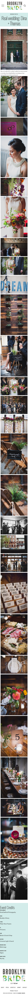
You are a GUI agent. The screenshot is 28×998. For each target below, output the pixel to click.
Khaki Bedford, (12, 73)
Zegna (2, 953)
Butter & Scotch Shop (6, 935)
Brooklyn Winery (4, 918)
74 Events (3, 929)
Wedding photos (14, 14)
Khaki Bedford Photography (8, 912)
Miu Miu (2, 958)
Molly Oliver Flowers (5, 924)
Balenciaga (3, 947)
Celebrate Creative (21, 993)
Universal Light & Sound (7, 941)
